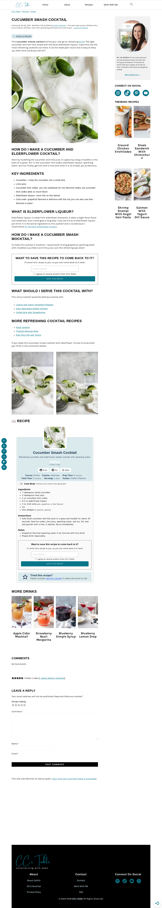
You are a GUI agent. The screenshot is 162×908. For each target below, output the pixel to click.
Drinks (33, 11)
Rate (66, 470)
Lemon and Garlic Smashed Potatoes (34, 305)
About (67, 5)
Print (44, 470)
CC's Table (16, 11)
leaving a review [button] (53, 578)
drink (82, 41)
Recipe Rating (19, 701)
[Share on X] (4, 446)
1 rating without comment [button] (51, 678)
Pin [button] (56, 470)
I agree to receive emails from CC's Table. (55, 274)
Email (15, 753)
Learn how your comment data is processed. (74, 778)
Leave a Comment (81, 28)
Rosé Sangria (23, 327)
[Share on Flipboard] (4, 462)
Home (45, 5)
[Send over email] (4, 467)
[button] (50, 461)
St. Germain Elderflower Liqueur (41, 226)
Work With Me (111, 5)
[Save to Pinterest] (4, 451)
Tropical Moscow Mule (27, 331)
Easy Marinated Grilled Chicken (32, 309)
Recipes (89, 5)
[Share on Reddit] (4, 456)
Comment (17, 711)
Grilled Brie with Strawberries (30, 312)
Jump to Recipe (23, 36)
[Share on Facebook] (4, 440)
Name (15, 743)
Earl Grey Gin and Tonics (28, 335)
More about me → (132, 75)
